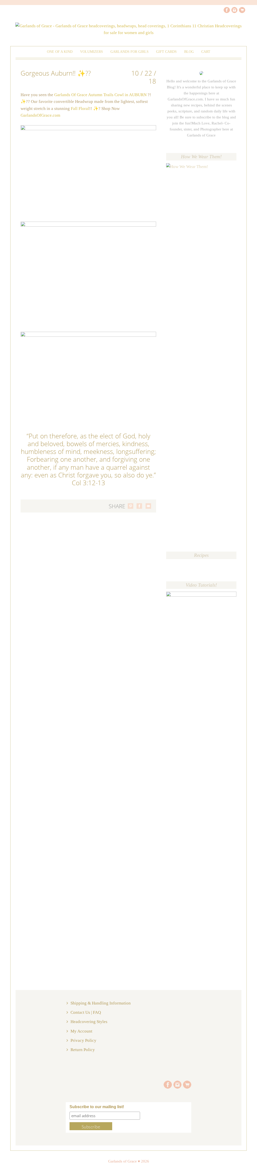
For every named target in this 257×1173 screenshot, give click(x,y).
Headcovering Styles (89, 1021)
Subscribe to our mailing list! (97, 1107)
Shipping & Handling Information (101, 1003)
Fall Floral (80, 108)
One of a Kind (60, 52)
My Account (81, 1031)
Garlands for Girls (129, 52)
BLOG (189, 52)
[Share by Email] (148, 506)
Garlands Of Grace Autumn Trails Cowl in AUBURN (100, 94)
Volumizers (91, 52)
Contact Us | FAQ (86, 1012)
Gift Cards (166, 52)
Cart (205, 52)
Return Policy (83, 1049)
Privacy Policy (83, 1040)
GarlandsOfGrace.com (40, 115)
